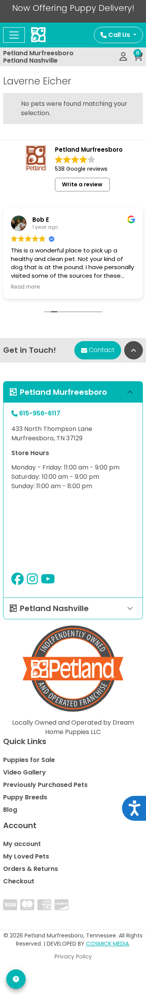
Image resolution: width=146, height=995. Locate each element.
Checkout (18, 881)
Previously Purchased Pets (45, 784)
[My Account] (123, 56)
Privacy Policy (73, 956)
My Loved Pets (26, 856)
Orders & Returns (30, 868)
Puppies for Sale (29, 759)
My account (22, 843)
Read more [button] (25, 287)
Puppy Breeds (25, 797)
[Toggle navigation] (14, 35)
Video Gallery (24, 772)
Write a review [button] (82, 184)
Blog (10, 809)
